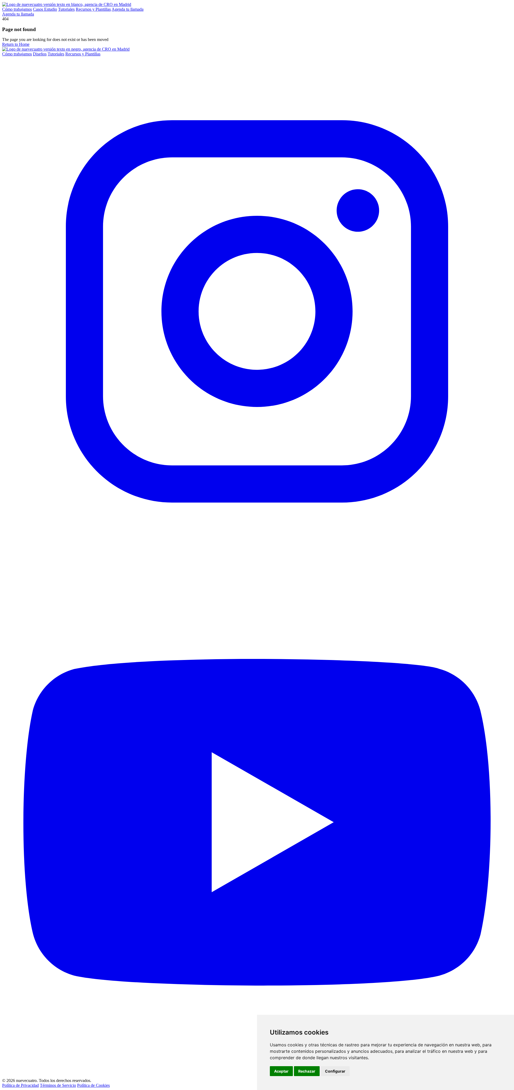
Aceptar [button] (281, 1071)
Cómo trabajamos (17, 9)
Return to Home (15, 44)
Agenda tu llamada (127, 9)
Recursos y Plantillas (93, 9)
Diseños (40, 54)
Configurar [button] (335, 1071)
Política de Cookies (93, 1085)
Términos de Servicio (58, 1085)
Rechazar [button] (306, 1071)
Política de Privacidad (20, 1085)
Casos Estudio (45, 9)
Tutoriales (66, 9)
